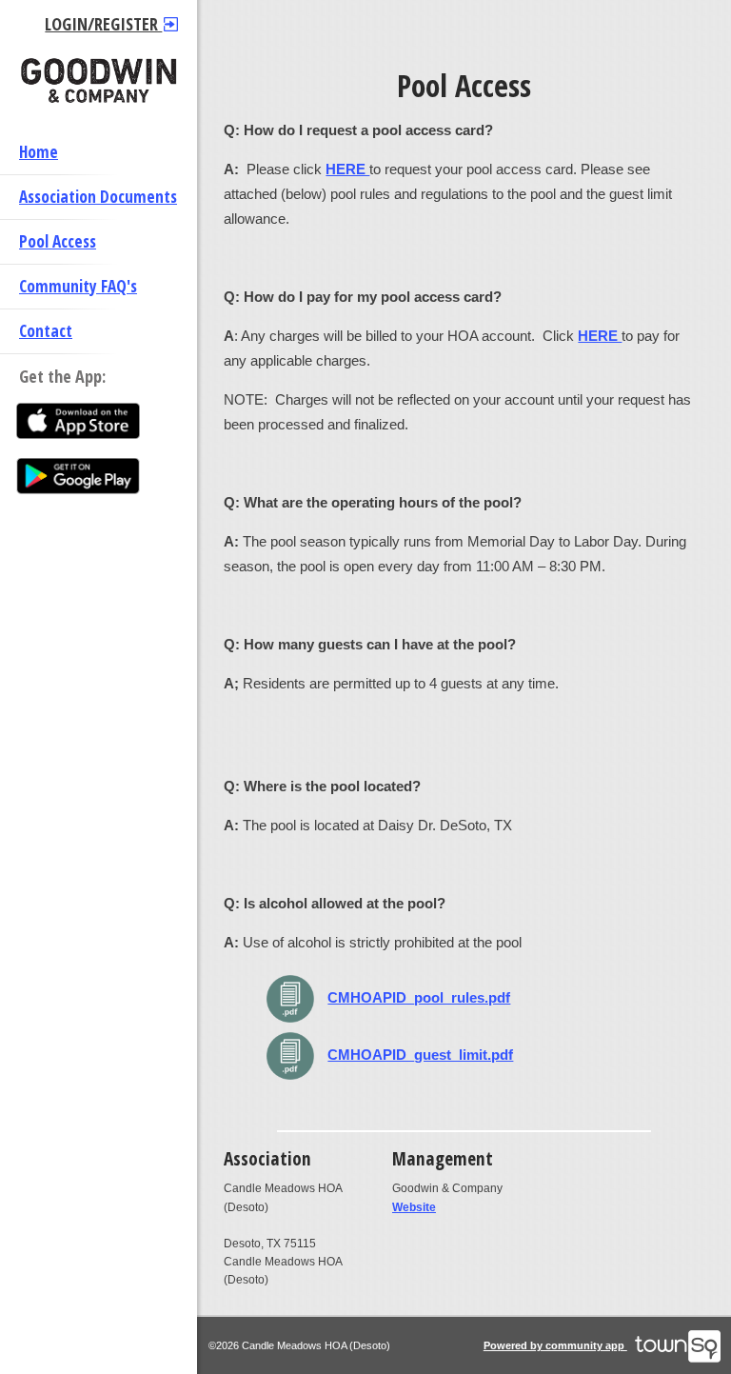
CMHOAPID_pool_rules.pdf (418, 997)
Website (414, 1207)
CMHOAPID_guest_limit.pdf (420, 1054)
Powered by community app (555, 1345)
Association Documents (98, 197)
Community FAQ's (78, 286)
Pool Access (57, 241)
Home (38, 152)
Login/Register (103, 23)
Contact (45, 331)
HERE (600, 336)
